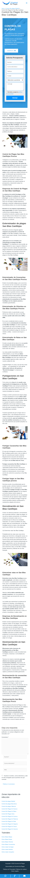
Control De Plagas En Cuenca (9, 816)
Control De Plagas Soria (8, 814)
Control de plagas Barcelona (9, 803)
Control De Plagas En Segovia (10, 824)
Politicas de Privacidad (9, 869)
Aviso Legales (15, 871)
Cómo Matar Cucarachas (8, 844)
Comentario (5, 737)
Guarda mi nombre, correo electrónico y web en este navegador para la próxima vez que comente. (15, 777)
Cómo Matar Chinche (7, 841)
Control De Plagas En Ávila (9, 821)
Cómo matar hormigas (8, 847)
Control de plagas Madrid (8, 801)
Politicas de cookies (21, 869)
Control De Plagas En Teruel (9, 826)
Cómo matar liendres (7, 849)
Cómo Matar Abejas (7, 837)
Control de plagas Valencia (9, 806)
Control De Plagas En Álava (9, 811)
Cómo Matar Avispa (7, 839)
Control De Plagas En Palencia (10, 819)
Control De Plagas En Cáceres (10, 829)
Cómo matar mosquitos (8, 852)
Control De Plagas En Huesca (9, 809)
